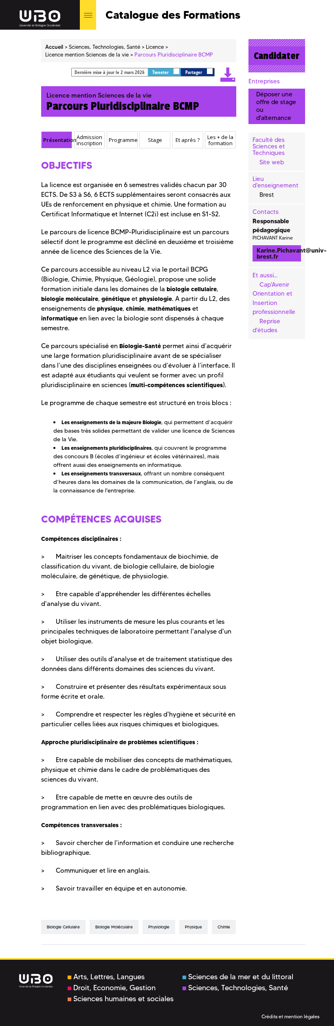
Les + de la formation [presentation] (220, 140)
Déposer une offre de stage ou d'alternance (276, 106)
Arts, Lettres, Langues (109, 976)
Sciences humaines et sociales (123, 998)
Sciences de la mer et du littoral (240, 976)
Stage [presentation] (155, 140)
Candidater (276, 56)
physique (193, 927)
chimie (224, 927)
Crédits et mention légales (290, 1016)
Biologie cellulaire (63, 927)
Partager (194, 72)
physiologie (158, 927)
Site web (271, 162)
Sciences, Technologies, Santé (238, 987)
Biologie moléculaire (114, 927)
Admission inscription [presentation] (89, 140)
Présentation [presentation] (57, 140)
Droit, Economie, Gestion (114, 987)
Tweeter (161, 72)
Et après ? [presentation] (188, 140)
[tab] (56, 139)
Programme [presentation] (123, 140)
